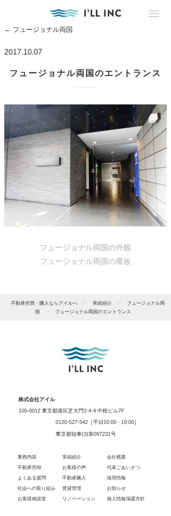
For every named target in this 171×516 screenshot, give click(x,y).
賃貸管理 (71, 488)
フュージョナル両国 (38, 29)
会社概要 (116, 457)
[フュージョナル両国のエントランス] (85, 165)
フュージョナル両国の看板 (85, 261)
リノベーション (78, 498)
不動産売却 (29, 467)
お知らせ (116, 488)
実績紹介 (71, 457)
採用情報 (116, 477)
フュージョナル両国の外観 (85, 248)
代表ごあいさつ (123, 467)
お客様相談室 (32, 498)
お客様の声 (74, 467)
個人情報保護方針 (126, 498)
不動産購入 (74, 477)
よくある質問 (32, 477)
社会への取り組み (37, 488)
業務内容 (27, 457)
